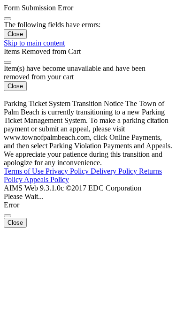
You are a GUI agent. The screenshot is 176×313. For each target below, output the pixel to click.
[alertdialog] (88, 21)
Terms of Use (25, 171)
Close (15, 34)
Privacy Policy (68, 171)
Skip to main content (34, 43)
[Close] (7, 18)
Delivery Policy (115, 171)
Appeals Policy (46, 179)
